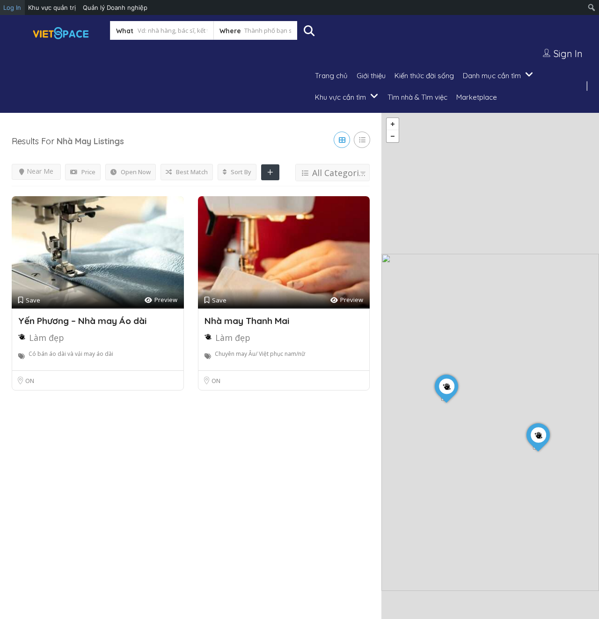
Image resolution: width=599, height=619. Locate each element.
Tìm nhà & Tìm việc (417, 97)
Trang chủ (331, 75)
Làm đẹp (46, 337)
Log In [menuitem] (12, 7)
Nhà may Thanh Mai (247, 320)
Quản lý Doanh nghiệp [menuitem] (115, 7)
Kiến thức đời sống (424, 75)
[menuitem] (591, 7)
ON (29, 380)
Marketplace (476, 97)
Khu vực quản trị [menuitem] (52, 7)
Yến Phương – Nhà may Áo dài (82, 320)
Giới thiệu (371, 75)
